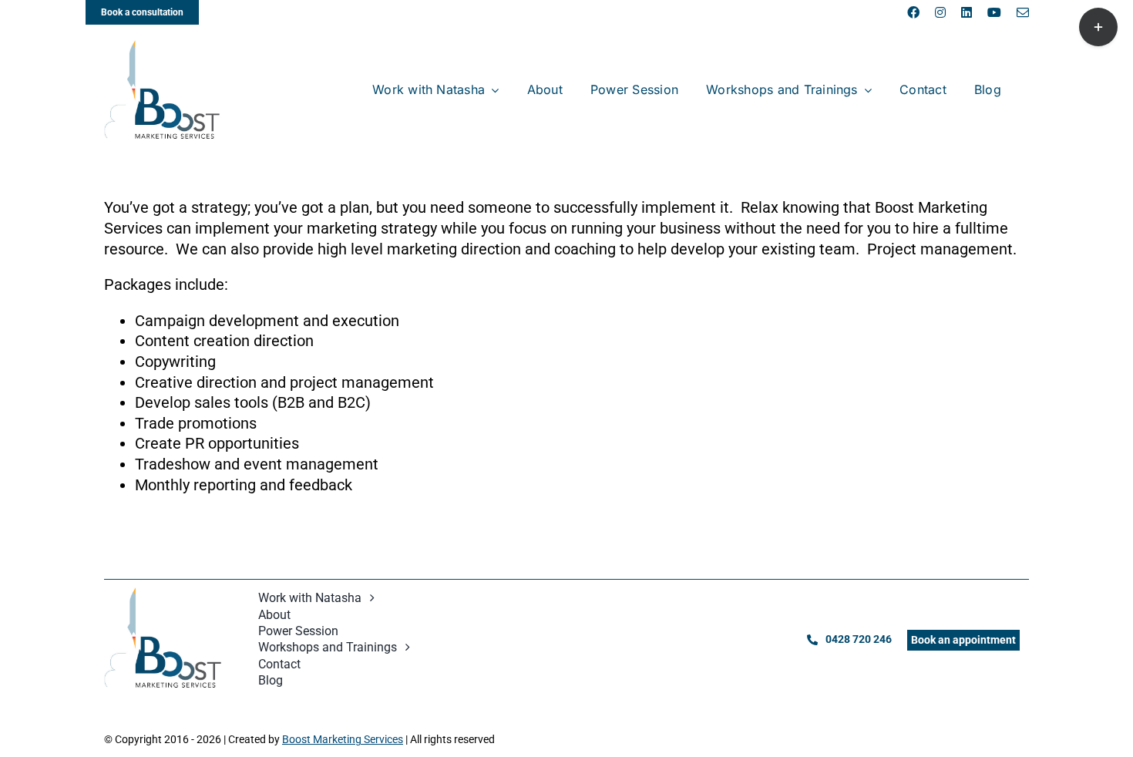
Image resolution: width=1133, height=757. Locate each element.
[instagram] (940, 12)
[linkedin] (966, 12)
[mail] (1023, 12)
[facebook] (913, 12)
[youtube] (994, 12)
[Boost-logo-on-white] (162, 48)
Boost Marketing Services (342, 739)
